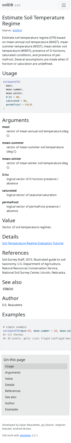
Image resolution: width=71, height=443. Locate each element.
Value (9, 379)
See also (10, 397)
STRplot (8, 288)
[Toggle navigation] (64, 5)
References (13, 391)
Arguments (13, 372)
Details (10, 385)
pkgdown (25, 435)
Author (10, 403)
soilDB (7, 4)
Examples (11, 409)
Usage (9, 366)
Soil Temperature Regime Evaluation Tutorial (32, 243)
